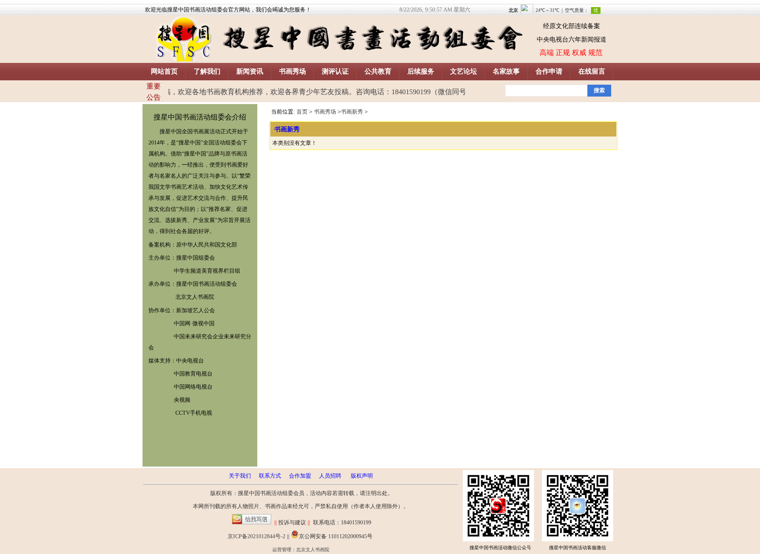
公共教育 (378, 71)
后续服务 (420, 71)
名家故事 (506, 71)
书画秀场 (292, 71)
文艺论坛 (463, 71)
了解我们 (207, 71)
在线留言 (591, 71)
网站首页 (164, 71)
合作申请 (549, 71)
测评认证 (335, 71)
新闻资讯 (249, 71)
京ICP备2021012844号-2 (256, 536)
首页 (302, 112)
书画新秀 (352, 112)
